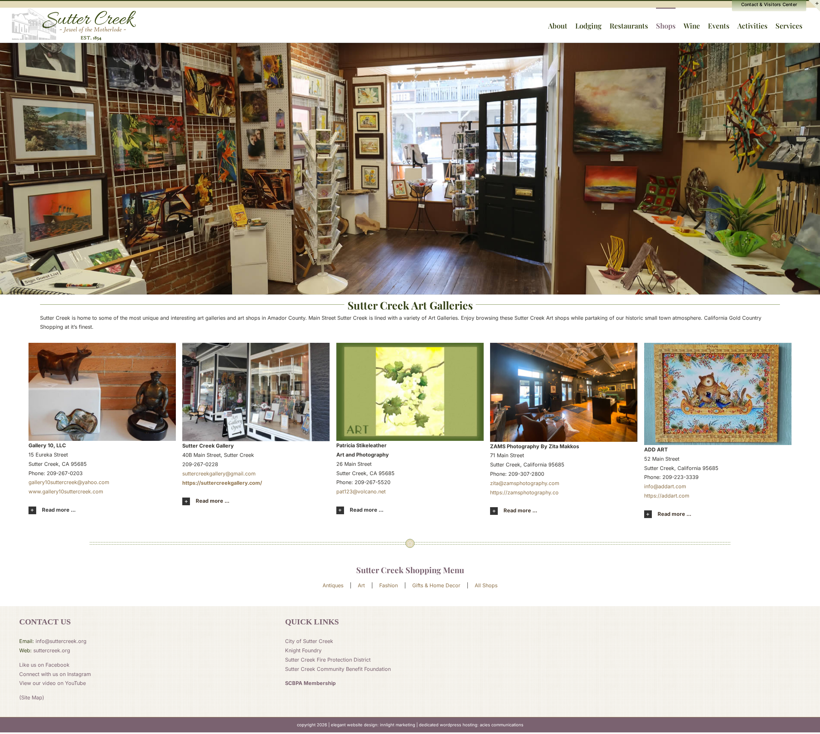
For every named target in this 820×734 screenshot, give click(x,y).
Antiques (333, 585)
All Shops (486, 585)
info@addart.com (665, 486)
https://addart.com (666, 495)
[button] (102, 510)
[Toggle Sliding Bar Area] (814, 6)
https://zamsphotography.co (524, 492)
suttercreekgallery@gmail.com (219, 473)
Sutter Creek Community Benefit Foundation (338, 669)
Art (361, 585)
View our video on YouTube (52, 683)
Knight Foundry (303, 650)
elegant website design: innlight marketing (373, 724)
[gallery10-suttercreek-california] (102, 345)
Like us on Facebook (44, 665)
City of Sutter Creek (309, 641)
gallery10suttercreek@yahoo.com (69, 482)
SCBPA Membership (310, 683)
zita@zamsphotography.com (524, 483)
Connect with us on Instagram (55, 674)
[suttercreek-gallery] (256, 345)
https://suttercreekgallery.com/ (222, 483)
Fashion (388, 585)
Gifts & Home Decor (436, 585)
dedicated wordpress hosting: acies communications (471, 724)
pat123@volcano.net (361, 491)
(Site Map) (31, 697)
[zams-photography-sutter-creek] (563, 345)
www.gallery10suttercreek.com (66, 491)
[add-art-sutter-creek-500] (717, 345)
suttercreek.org (51, 650)
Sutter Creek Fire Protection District (328, 659)
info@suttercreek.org (61, 641)
